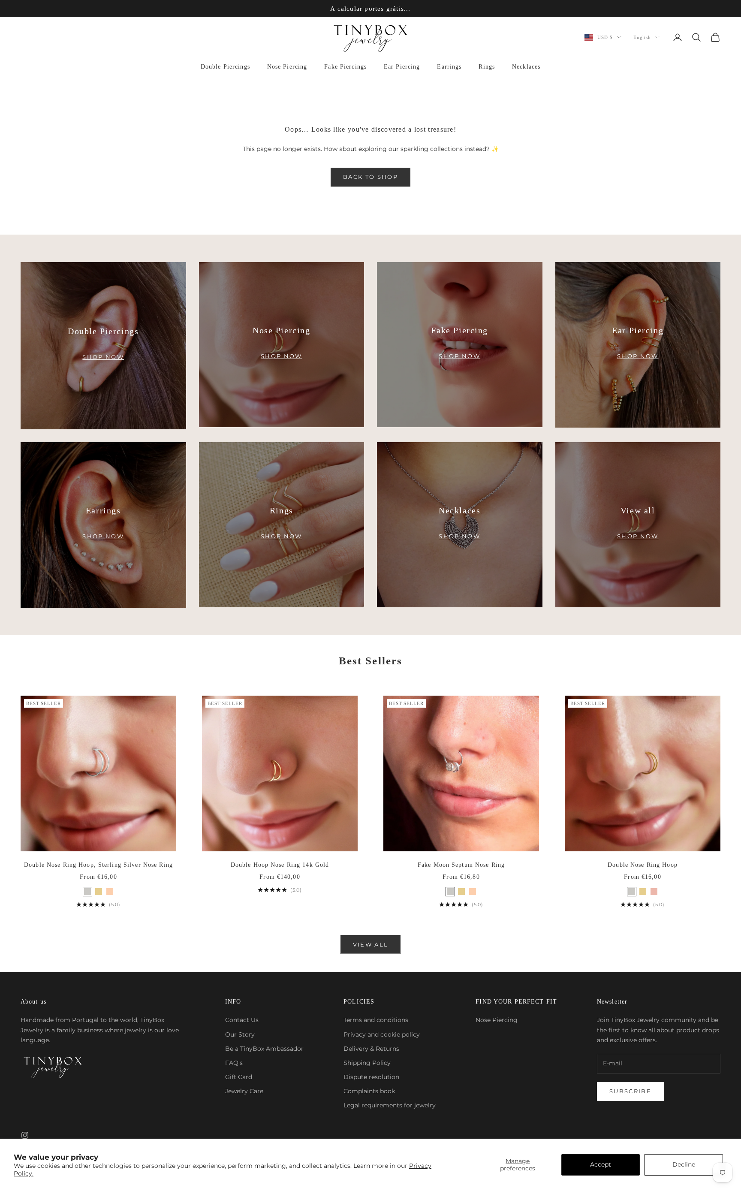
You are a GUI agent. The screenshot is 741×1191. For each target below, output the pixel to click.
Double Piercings (225, 66)
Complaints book (369, 1091)
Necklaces (526, 66)
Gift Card (238, 1077)
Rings (487, 66)
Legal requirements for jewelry (389, 1105)
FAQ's (234, 1063)
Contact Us (242, 1020)
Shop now (103, 356)
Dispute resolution (371, 1077)
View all (371, 944)
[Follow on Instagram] (25, 1135)
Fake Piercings (345, 66)
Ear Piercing (402, 66)
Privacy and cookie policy (381, 1034)
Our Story (240, 1034)
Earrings (449, 66)
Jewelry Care (244, 1091)
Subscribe (630, 1091)
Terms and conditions (375, 1020)
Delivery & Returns (371, 1048)
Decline (683, 1164)
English (642, 37)
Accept (600, 1164)
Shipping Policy (367, 1063)
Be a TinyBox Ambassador (264, 1048)
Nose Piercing (287, 66)
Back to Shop (370, 176)
